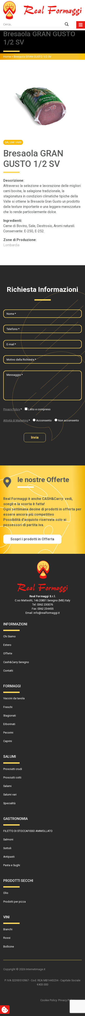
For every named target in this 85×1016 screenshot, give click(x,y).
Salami (7, 786)
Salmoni (8, 839)
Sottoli (7, 848)
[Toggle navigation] (80, 25)
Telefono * (13, 329)
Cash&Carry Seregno (16, 662)
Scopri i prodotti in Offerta (32, 539)
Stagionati (9, 715)
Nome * (11, 313)
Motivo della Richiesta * (21, 359)
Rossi (6, 937)
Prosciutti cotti (12, 777)
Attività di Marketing (15, 420)
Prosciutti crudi (12, 769)
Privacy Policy (11, 409)
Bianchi (7, 929)
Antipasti (9, 856)
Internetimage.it (35, 969)
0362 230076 (45, 604)
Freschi (7, 707)
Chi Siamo (9, 636)
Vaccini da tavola (14, 698)
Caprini (7, 741)
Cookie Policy (48, 1000)
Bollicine (8, 946)
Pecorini (8, 732)
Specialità (9, 803)
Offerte (7, 653)
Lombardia (11, 245)
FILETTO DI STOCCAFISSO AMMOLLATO (28, 831)
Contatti (8, 670)
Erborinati (9, 724)
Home (7, 56)
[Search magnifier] (67, 24)
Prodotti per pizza (14, 901)
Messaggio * (15, 374)
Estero (7, 645)
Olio (5, 893)
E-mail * (11, 344)
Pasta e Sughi (11, 865)
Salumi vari (13, 142)
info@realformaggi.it (47, 612)
